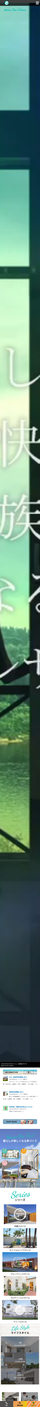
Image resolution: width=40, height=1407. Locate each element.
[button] (28, 1072)
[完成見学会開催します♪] (5, 1093)
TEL (6, 1405)
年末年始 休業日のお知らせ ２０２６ (20, 1107)
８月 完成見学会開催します (18, 1077)
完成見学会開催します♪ (16, 1092)
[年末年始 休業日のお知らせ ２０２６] (5, 1108)
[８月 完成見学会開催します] (5, 1078)
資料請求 (33, 1405)
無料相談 (20, 1405)
